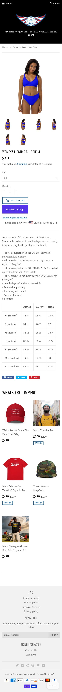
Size (4, 172)
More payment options (15, 217)
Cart (57, 3)
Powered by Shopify (46, 674)
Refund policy (31, 602)
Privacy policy (31, 611)
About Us (31, 654)
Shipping (22, 164)
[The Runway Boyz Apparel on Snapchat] (38, 665)
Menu (9, 3)
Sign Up (54, 635)
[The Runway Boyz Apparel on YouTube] (43, 665)
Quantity (6, 186)
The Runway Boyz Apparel (23, 674)
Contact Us (31, 650)
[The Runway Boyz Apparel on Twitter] (17, 665)
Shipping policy (31, 598)
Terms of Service (31, 607)
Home (5, 47)
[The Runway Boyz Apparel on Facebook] (22, 665)
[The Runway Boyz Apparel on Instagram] (32, 665)
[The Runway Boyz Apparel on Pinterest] (27, 665)
